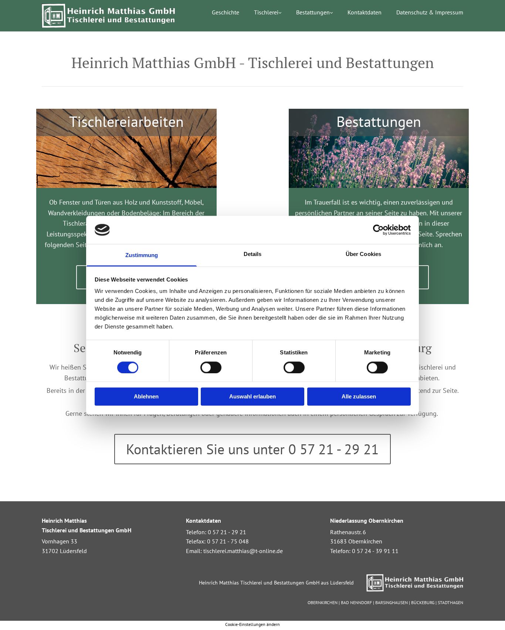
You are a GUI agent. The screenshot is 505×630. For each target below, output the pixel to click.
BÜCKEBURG (422, 602)
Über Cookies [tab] (363, 254)
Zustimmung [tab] (141, 255)
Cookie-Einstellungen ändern (252, 624)
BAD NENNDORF (356, 602)
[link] (260, 15)
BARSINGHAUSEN (391, 602)
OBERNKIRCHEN (323, 602)
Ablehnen (146, 397)
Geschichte (225, 12)
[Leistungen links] (331, 15)
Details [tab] (253, 254)
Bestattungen (313, 12)
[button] (252, 449)
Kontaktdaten (365, 12)
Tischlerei (266, 12)
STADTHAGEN (450, 602)
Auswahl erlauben (252, 397)
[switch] (210, 367)
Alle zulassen (359, 397)
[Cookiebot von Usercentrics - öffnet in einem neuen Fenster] (378, 229)
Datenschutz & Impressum (429, 12)
